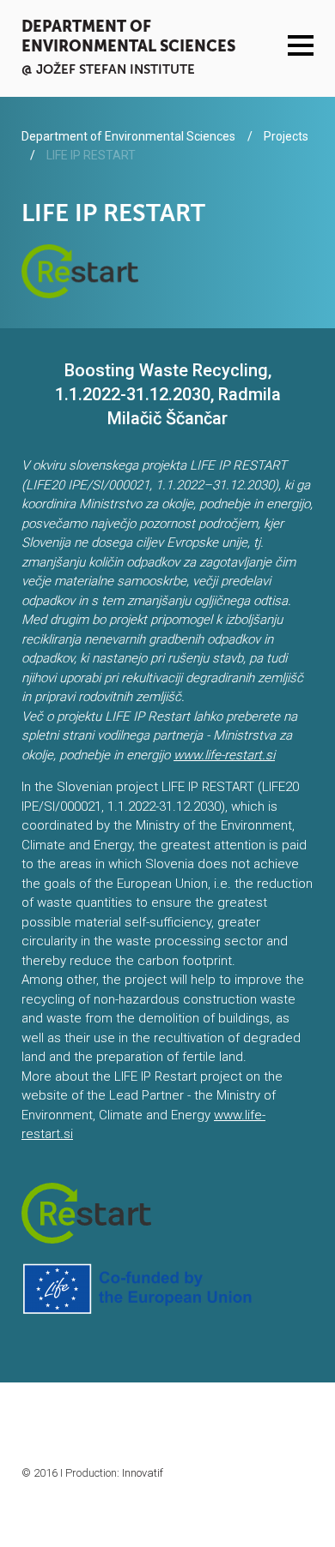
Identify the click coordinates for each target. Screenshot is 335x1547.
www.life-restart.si (224, 755)
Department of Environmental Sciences (128, 36)
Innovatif (142, 1472)
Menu (301, 45)
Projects (286, 136)
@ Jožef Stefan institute (108, 69)
